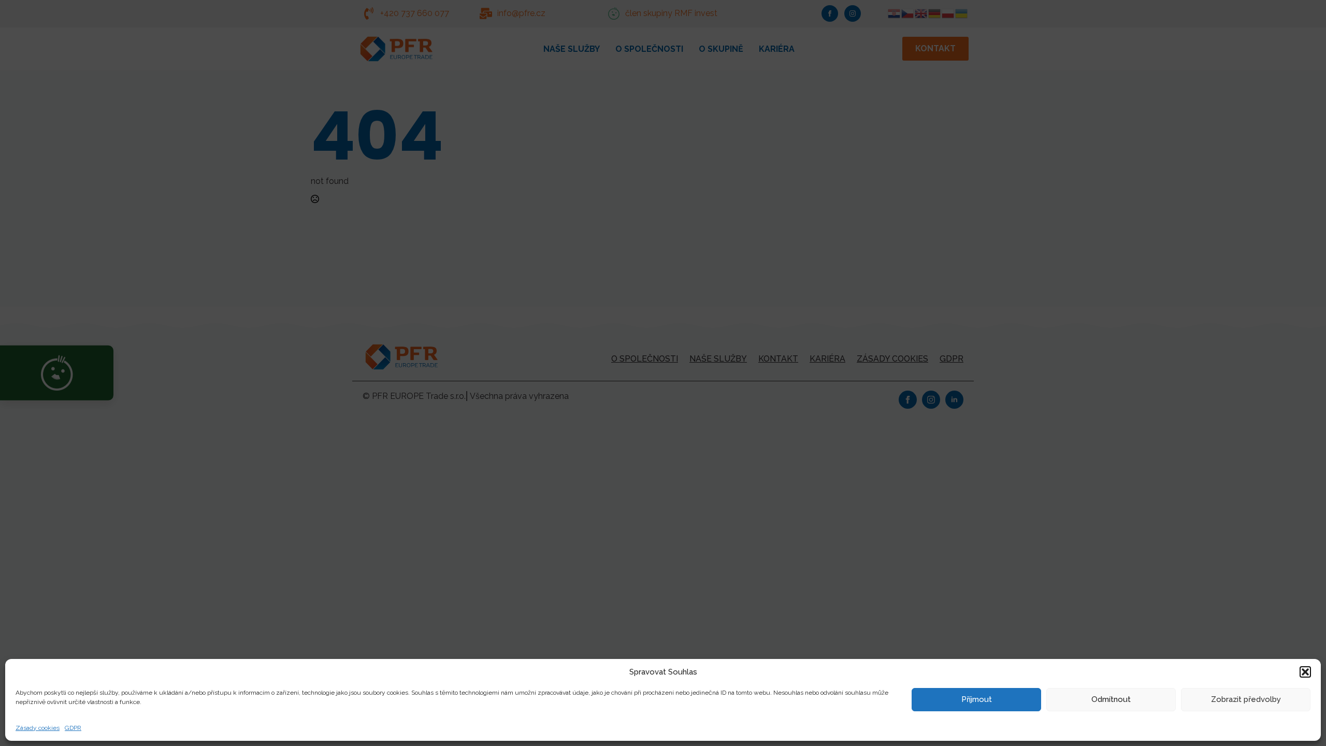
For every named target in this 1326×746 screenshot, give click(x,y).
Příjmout (976, 699)
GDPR (73, 727)
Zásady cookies (38, 727)
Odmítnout (1111, 699)
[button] (1305, 672)
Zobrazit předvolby (1246, 699)
